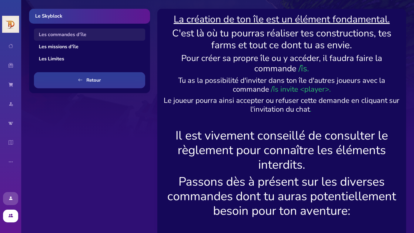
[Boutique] (10, 84)
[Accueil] (10, 46)
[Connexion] (10, 198)
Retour (93, 80)
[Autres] (10, 162)
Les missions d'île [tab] (58, 46)
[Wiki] (10, 123)
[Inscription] (10, 216)
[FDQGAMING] (10, 24)
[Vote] (10, 65)
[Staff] (10, 104)
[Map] (10, 142)
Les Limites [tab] (51, 59)
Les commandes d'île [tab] (62, 34)
